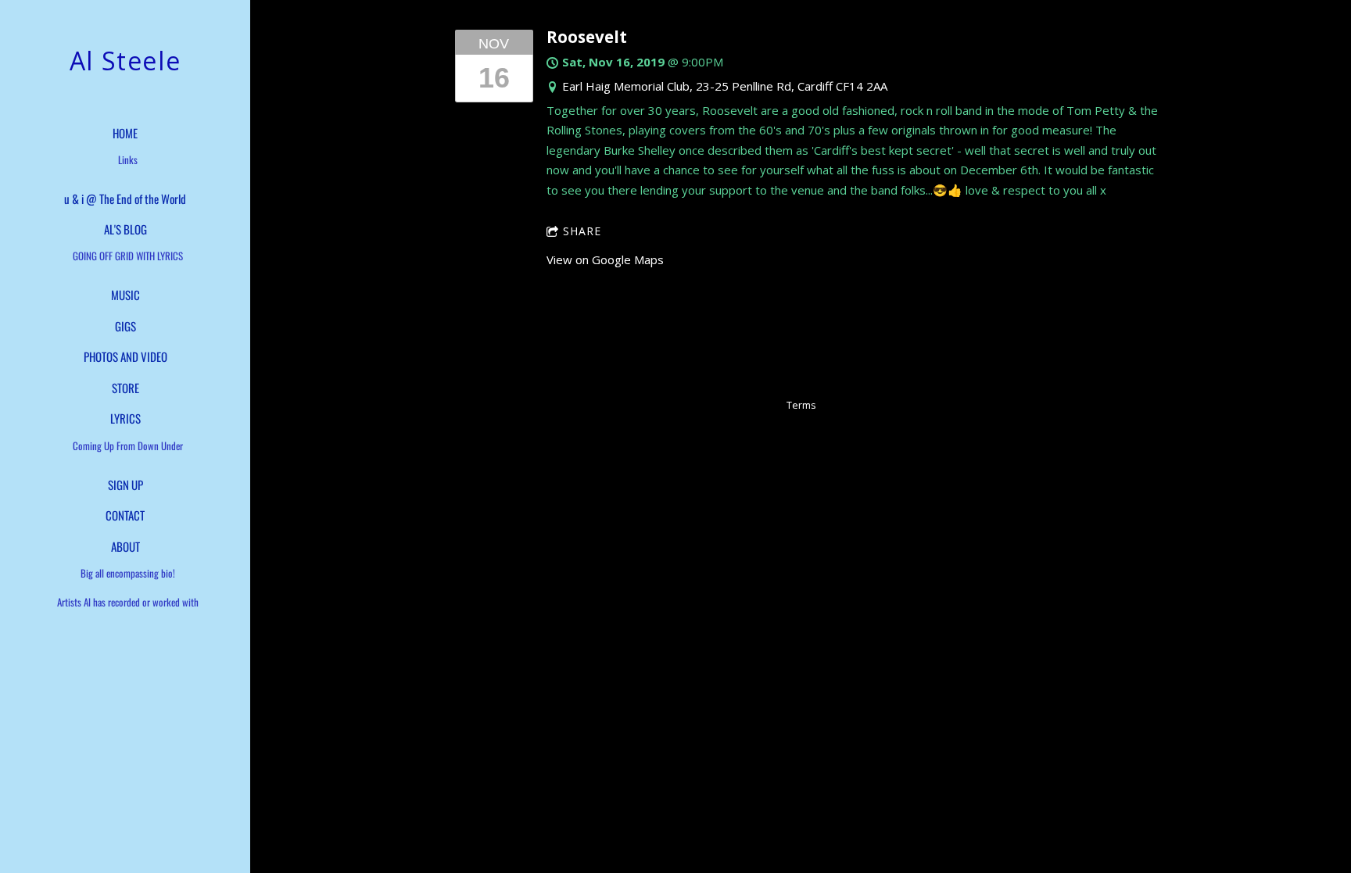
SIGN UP (125, 484)
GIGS (125, 326)
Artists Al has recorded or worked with (128, 602)
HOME (125, 132)
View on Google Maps (605, 259)
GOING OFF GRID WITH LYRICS (128, 255)
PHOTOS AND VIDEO (125, 356)
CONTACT (125, 515)
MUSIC (125, 294)
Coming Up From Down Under (128, 445)
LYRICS (125, 418)
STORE (125, 387)
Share (582, 231)
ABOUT (125, 546)
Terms (801, 405)
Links (128, 159)
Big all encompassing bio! (128, 573)
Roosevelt (586, 37)
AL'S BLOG (125, 229)
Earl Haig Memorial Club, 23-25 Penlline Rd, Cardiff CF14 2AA (724, 86)
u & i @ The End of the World (125, 198)
